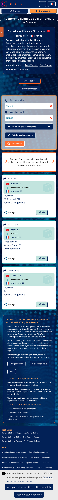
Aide (11, 371)
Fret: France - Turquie (17, 69)
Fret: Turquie (31, 65)
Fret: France (46, 65)
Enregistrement (16, 363)
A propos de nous (39, 363)
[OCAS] (11, 3)
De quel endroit (17, 100)
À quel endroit (16, 112)
